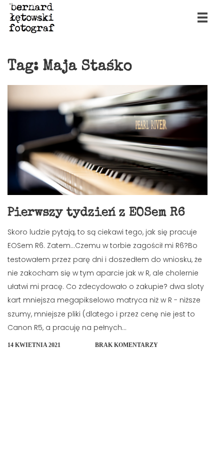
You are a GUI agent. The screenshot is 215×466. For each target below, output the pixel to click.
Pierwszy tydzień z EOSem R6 (96, 213)
